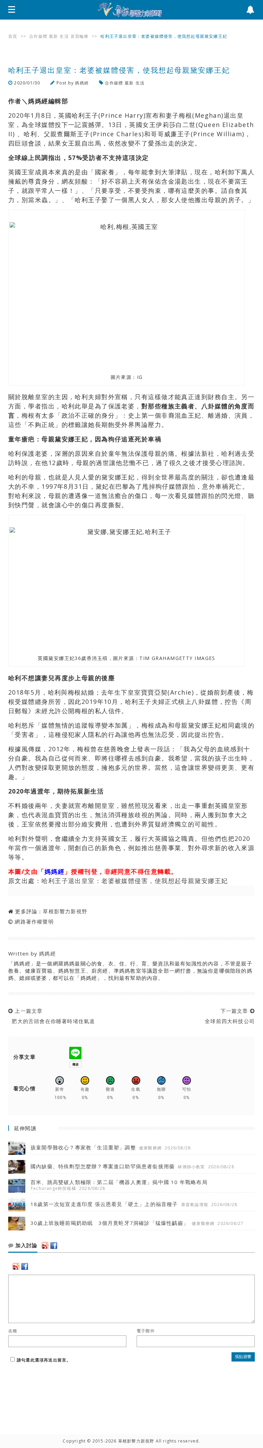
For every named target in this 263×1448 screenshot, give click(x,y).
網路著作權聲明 (34, 921)
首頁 (12, 36)
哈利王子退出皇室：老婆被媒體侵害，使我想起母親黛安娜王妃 (134, 881)
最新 (53, 36)
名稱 (12, 1331)
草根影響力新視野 (65, 911)
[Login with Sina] (45, 1245)
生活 (64, 36)
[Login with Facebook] (53, 1245)
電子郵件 (146, 1331)
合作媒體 (38, 36)
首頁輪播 (80, 36)
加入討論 (25, 1245)
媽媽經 (82, 83)
